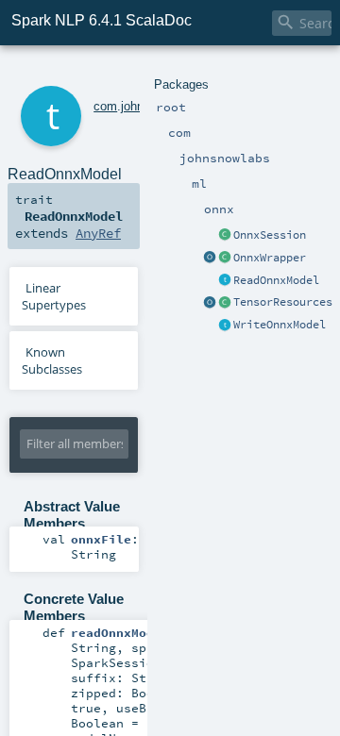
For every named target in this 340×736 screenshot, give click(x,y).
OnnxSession (269, 235)
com (105, 106)
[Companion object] (209, 258)
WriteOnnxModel (279, 324)
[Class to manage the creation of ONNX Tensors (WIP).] (224, 302)
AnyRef (98, 233)
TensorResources (282, 302)
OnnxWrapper (269, 257)
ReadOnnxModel (276, 280)
